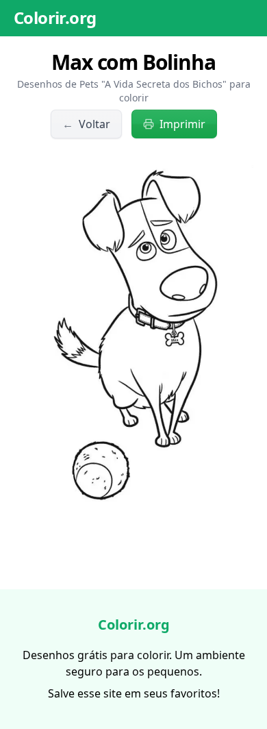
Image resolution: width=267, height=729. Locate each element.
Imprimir (182, 124)
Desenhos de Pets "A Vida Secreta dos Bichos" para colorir (134, 90)
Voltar (86, 124)
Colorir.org (55, 17)
